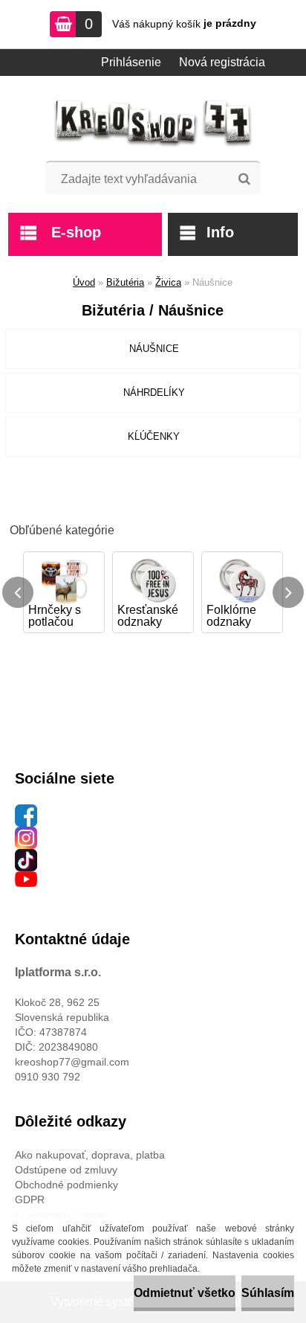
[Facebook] (26, 812)
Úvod (84, 282)
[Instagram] (26, 834)
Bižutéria (125, 282)
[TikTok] (26, 856)
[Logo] (153, 123)
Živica (168, 282)
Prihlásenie (131, 62)
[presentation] (17, 592)
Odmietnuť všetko (184, 1293)
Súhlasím (267, 1293)
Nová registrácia (222, 62)
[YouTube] (26, 879)
